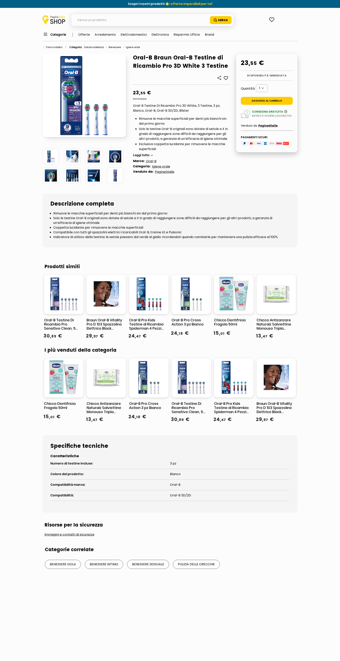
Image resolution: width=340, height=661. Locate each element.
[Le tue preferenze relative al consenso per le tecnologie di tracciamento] (333, 654)
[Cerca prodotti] (221, 20)
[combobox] (152, 20)
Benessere (115, 47)
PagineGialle (164, 172)
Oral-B (151, 161)
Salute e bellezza (94, 47)
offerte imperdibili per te (191, 4)
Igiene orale (133, 47)
